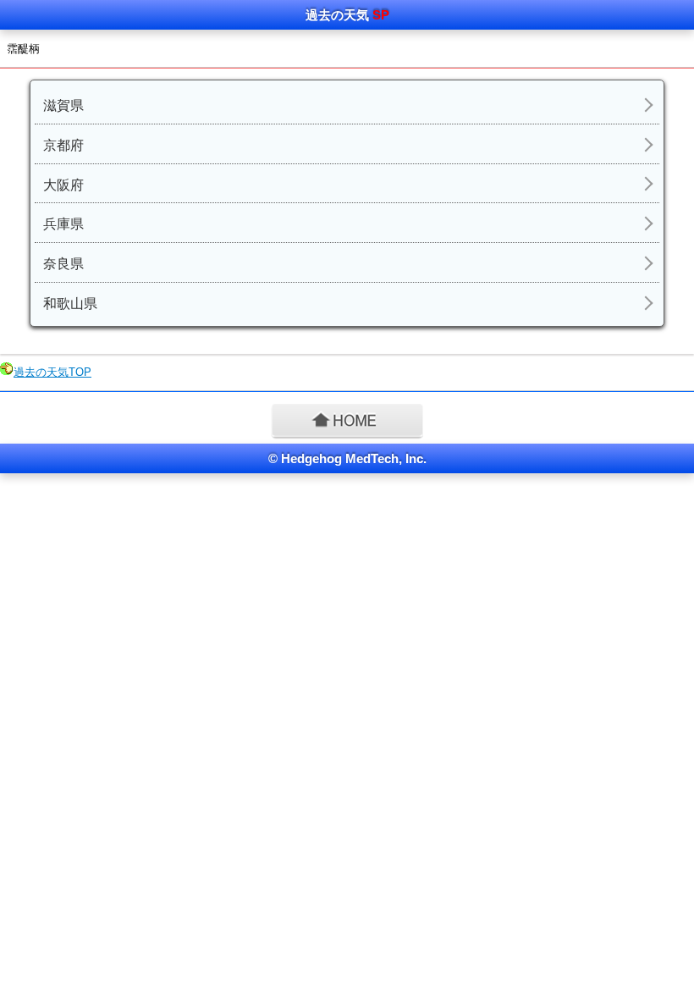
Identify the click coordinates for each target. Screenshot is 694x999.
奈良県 (63, 264)
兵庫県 (63, 224)
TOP (52, 372)
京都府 (63, 145)
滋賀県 (63, 105)
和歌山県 (70, 303)
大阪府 (63, 185)
